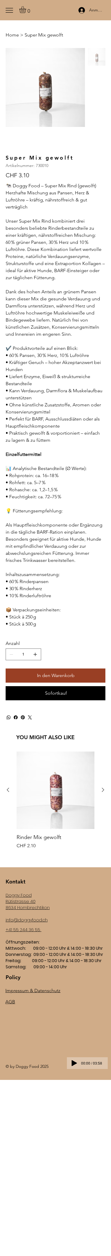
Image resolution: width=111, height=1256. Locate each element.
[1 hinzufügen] (35, 654)
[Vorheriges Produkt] (8, 789)
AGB (10, 1002)
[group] (55, 804)
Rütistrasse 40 (21, 901)
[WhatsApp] (9, 717)
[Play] (74, 1063)
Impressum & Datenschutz (32, 990)
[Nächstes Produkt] (103, 789)
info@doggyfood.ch (27, 920)
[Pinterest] (23, 717)
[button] (26, 9)
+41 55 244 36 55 (23, 930)
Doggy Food (19, 895)
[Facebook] (16, 717)
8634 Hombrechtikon (28, 908)
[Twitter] (30, 717)
